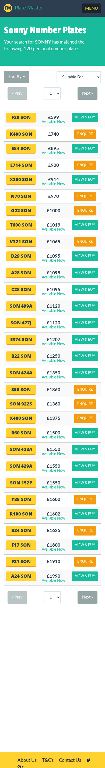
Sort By (15, 77)
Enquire (85, 134)
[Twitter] (88, 760)
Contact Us (70, 760)
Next (87, 93)
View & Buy (85, 117)
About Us (27, 760)
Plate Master (29, 8)
